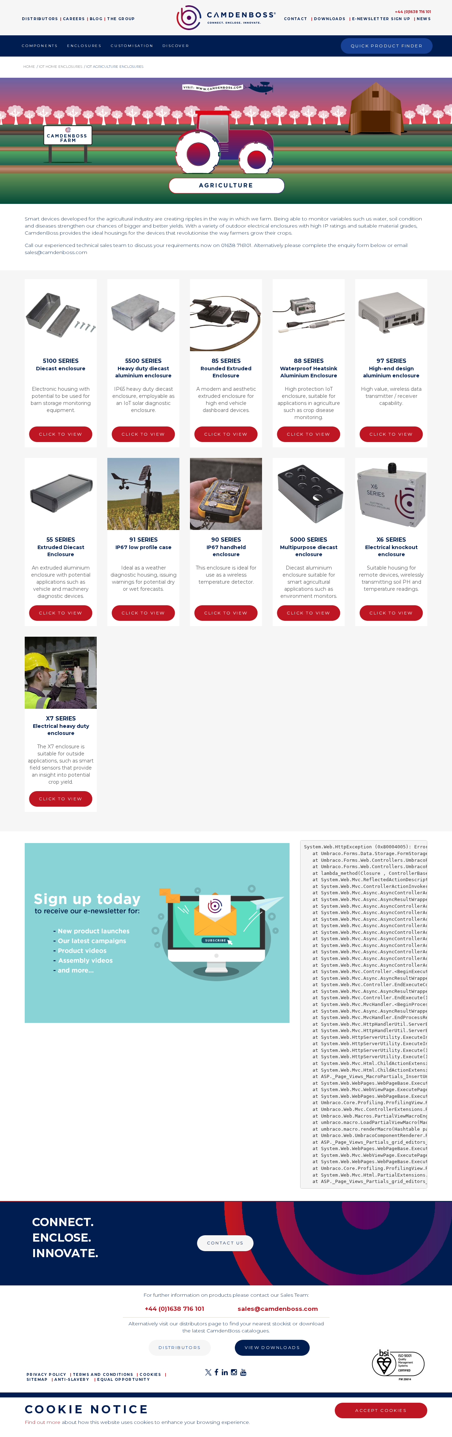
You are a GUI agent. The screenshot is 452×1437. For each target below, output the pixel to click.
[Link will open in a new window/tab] (208, 1374)
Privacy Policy (46, 1374)
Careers (74, 19)
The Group (121, 19)
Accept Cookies (380, 1410)
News (424, 19)
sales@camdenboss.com (278, 1308)
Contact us (225, 1242)
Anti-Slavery (71, 1379)
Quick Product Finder (387, 45)
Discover (175, 45)
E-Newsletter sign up (381, 19)
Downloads (330, 19)
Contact (296, 19)
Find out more (42, 1422)
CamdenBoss (226, 17)
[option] (226, 141)
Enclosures (84, 45)
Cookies (150, 1374)
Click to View (60, 434)
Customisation (132, 45)
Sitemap (37, 1379)
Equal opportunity (123, 1379)
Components (40, 45)
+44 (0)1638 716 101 (413, 12)
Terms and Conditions (103, 1374)
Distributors (40, 19)
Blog (96, 19)
